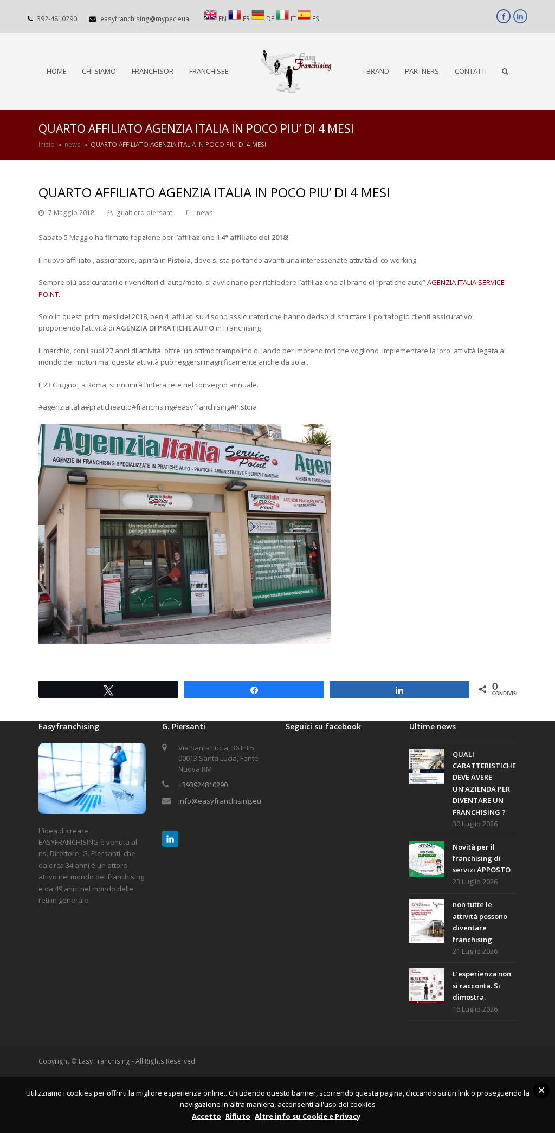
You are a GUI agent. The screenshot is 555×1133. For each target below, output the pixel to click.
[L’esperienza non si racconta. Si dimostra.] (426, 987)
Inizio (46, 144)
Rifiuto (237, 1116)
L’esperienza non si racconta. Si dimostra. (482, 985)
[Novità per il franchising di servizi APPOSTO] (426, 860)
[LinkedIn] (170, 839)
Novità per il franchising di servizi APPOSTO (482, 858)
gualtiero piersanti (145, 212)
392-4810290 (57, 18)
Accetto (206, 1116)
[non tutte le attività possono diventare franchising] (426, 923)
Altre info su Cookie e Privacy (307, 1116)
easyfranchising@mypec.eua (144, 18)
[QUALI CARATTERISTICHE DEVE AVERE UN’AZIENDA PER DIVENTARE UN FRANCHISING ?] (426, 768)
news (205, 212)
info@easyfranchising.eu (219, 801)
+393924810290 (203, 784)
